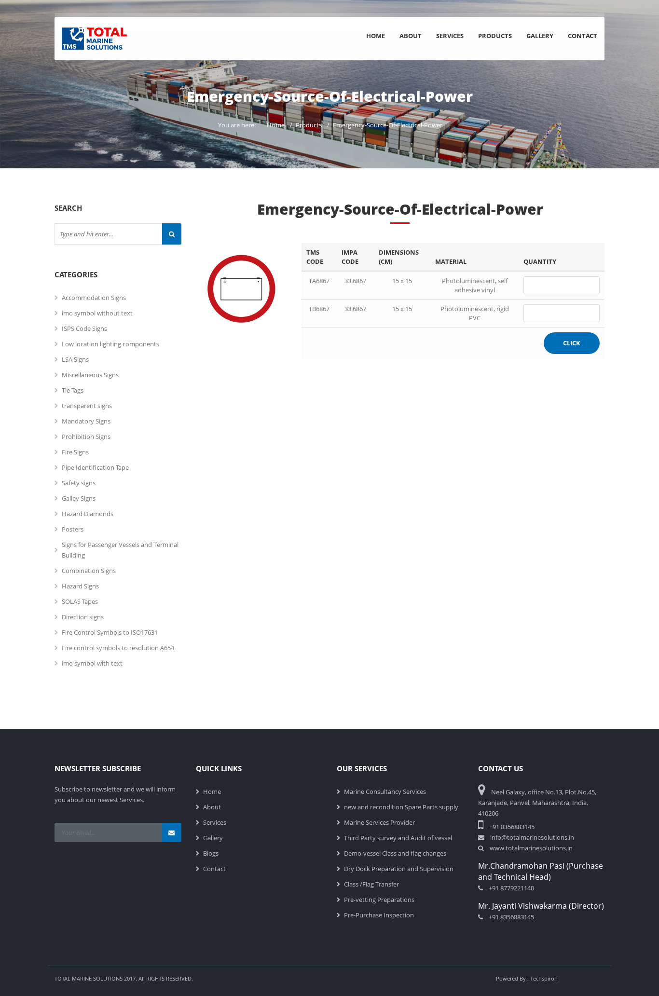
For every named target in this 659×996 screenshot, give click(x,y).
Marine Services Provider (379, 822)
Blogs (211, 853)
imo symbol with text (92, 663)
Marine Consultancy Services (385, 791)
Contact (582, 35)
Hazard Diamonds (87, 513)
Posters (72, 529)
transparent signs (87, 405)
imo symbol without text (97, 313)
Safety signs (79, 482)
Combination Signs (89, 570)
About (410, 35)
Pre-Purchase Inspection (379, 915)
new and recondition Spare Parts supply (401, 807)
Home (375, 35)
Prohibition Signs (86, 436)
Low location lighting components (110, 344)
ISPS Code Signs (84, 328)
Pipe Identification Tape (95, 467)
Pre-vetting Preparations (379, 899)
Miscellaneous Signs (90, 374)
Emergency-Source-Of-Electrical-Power (387, 125)
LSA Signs (75, 359)
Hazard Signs (80, 586)
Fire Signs (75, 452)
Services (450, 35)
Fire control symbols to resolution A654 (118, 647)
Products (495, 35)
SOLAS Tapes (80, 601)
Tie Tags (72, 390)
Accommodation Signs (94, 297)
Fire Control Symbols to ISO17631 (110, 632)
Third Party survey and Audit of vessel (398, 837)
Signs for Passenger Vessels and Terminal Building (120, 549)
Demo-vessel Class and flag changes (395, 853)
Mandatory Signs (86, 421)
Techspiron (544, 978)
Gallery (539, 35)
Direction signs (83, 617)
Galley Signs (79, 498)
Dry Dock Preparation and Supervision (398, 868)
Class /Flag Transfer (371, 884)
